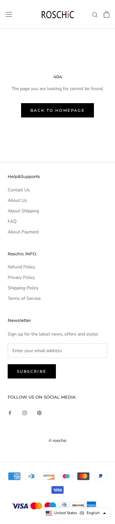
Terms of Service (24, 298)
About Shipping (23, 211)
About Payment (23, 232)
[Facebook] (10, 412)
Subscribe (32, 371)
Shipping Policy (23, 288)
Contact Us (19, 190)
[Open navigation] (9, 14)
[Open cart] (106, 14)
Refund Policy (21, 267)
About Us (17, 200)
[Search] (95, 14)
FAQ (12, 221)
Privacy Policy (21, 277)
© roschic (58, 440)
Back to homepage (57, 110)
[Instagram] (24, 412)
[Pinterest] (39, 412)
